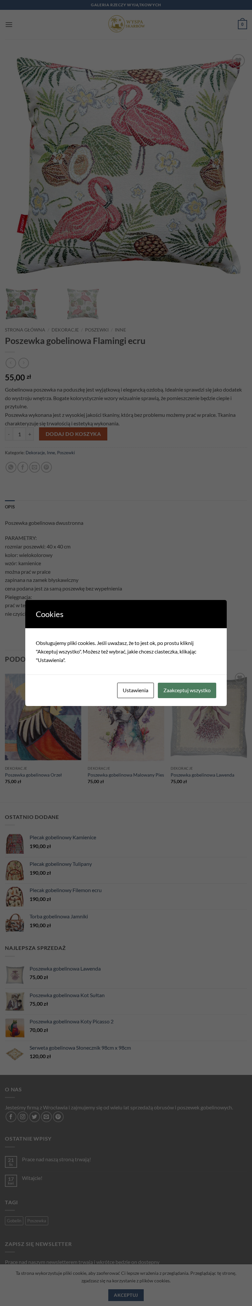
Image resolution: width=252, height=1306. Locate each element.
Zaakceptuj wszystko (187, 690)
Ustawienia (135, 690)
